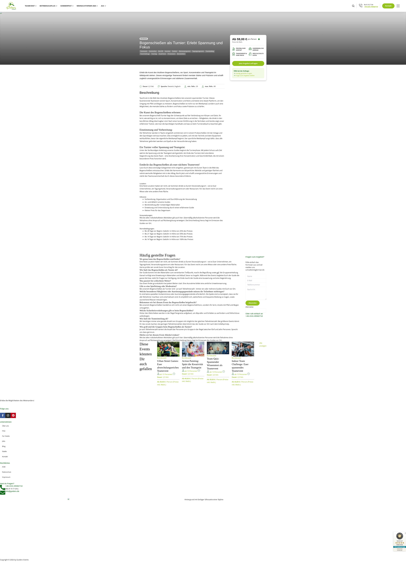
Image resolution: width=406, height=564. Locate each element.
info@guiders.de (12, 491)
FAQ (3, 431)
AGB (3, 467)
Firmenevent (171, 54)
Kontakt (5, 456)
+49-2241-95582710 (371, 7)
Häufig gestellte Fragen (244, 73)
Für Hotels (6, 436)
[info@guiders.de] (2, 492)
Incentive (167, 51)
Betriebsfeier (181, 54)
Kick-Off (160, 51)
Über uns (5, 426)
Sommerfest (152, 51)
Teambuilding (210, 51)
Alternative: (250, 307)
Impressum (6, 477)
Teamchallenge (145, 54)
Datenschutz (6, 472)
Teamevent (143, 51)
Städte (4, 451)
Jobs (3, 441)
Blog (3, 446)
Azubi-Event (162, 54)
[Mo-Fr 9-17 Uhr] (360, 5)
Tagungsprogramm (198, 51)
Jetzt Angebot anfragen (248, 63)
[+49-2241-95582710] (2, 487)
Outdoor (174, 51)
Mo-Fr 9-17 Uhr (368, 4)
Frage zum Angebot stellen (245, 76)
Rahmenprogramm (184, 51)
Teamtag (154, 54)
